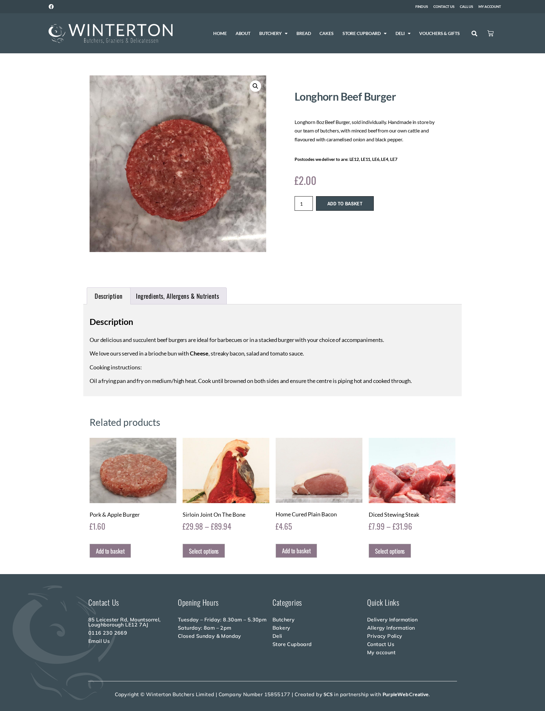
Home (220, 33)
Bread (303, 33)
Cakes (326, 33)
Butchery (270, 33)
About (243, 33)
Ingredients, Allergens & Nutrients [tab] (177, 296)
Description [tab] (109, 296)
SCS (328, 694)
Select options (204, 550)
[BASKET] (490, 33)
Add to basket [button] (110, 550)
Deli (400, 33)
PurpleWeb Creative (406, 694)
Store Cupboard (362, 33)
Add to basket (344, 203)
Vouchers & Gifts (439, 33)
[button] (474, 33)
